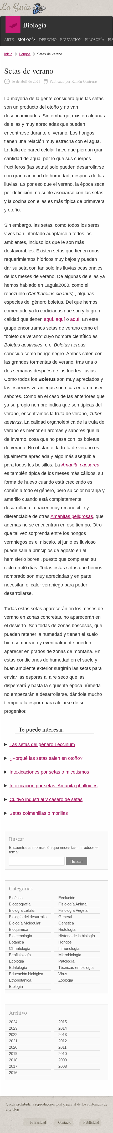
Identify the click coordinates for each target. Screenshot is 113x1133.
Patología (66, 961)
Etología (16, 986)
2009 (62, 1060)
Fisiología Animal (72, 904)
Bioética (16, 897)
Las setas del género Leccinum (42, 744)
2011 (62, 1047)
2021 (13, 1041)
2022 (13, 1034)
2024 (13, 1022)
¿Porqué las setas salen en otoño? (46, 758)
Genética (66, 923)
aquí (48, 319)
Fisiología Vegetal (73, 910)
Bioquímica (18, 929)
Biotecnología (20, 935)
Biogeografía (19, 904)
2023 (13, 1028)
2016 (13, 1072)
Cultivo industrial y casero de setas (46, 799)
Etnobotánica (20, 980)
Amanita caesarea (80, 465)
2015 (62, 1022)
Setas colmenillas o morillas (38, 813)
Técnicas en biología (76, 967)
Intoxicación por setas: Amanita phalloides (53, 785)
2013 (62, 1034)
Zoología (65, 980)
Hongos (24, 54)
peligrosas (82, 516)
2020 (13, 1047)
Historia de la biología (76, 935)
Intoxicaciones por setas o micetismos (49, 772)
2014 (62, 1028)
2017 (13, 1066)
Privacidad (38, 1122)
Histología (66, 929)
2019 (13, 1053)
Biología (26, 39)
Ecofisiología (20, 954)
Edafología (18, 967)
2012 (62, 1041)
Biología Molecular (24, 923)
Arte (9, 39)
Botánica (16, 942)
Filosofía (94, 39)
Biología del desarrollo (28, 916)
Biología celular (22, 910)
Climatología (19, 948)
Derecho (47, 39)
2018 (13, 1060)
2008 (62, 1066)
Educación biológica (26, 974)
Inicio (8, 54)
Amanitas (60, 516)
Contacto (64, 1122)
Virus (62, 974)
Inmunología (68, 948)
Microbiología (69, 954)
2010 (62, 1053)
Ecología (16, 961)
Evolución (66, 897)
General (65, 916)
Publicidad (91, 1122)
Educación (70, 39)
